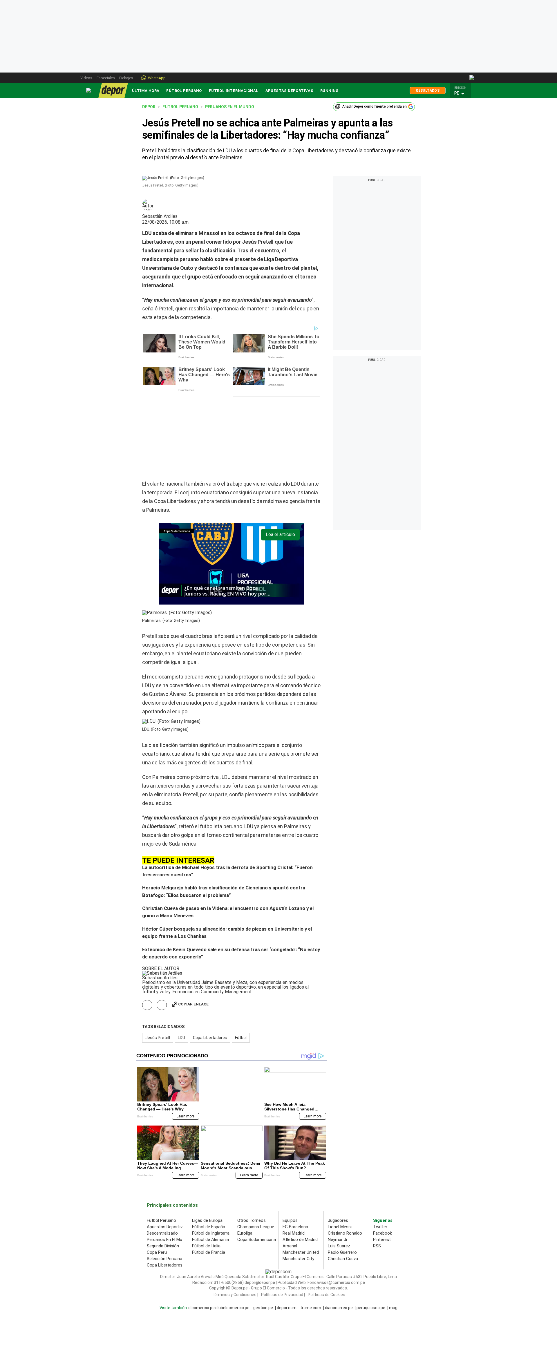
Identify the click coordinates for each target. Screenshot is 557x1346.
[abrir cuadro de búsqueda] (472, 78)
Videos (86, 78)
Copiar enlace (193, 924)
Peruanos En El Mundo (168, 1159)
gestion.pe (263, 1227)
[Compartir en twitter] (162, 925)
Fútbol (241, 957)
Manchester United (301, 1172)
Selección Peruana (164, 1178)
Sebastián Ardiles (160, 216)
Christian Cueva (343, 1178)
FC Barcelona (295, 1146)
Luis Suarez (339, 1165)
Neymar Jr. (338, 1159)
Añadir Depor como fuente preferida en (374, 106)
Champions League (255, 1146)
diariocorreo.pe (339, 1227)
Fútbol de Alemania (210, 1159)
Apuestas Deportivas (289, 90)
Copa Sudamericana (256, 1159)
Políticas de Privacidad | (283, 1214)
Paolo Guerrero (342, 1172)
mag (393, 1227)
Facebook (382, 1153)
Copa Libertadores (210, 957)
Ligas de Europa (207, 1140)
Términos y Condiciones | (235, 1214)
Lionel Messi (340, 1146)
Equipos (290, 1140)
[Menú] (88, 90)
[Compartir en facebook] (147, 925)
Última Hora (145, 90)
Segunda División (163, 1165)
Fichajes (126, 78)
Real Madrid (294, 1153)
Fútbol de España (208, 1146)
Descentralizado (162, 1153)
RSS (377, 1165)
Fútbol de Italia (206, 1165)
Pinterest (382, 1159)
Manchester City (298, 1178)
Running (329, 90)
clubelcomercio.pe (232, 1227)
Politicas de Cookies (326, 1214)
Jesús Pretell (157, 957)
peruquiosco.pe (371, 1227)
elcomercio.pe (201, 1227)
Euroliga (244, 1153)
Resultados (428, 90)
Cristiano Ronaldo (345, 1153)
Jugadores (338, 1140)
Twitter (380, 1146)
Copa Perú (157, 1172)
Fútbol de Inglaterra (210, 1153)
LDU (181, 957)
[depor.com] (113, 90)
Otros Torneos (251, 1140)
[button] (462, 93)
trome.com (310, 1227)
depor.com (286, 1227)
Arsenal (290, 1165)
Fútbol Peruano (184, 90)
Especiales (106, 78)
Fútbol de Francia (208, 1172)
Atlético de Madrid (300, 1159)
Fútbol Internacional (233, 90)
